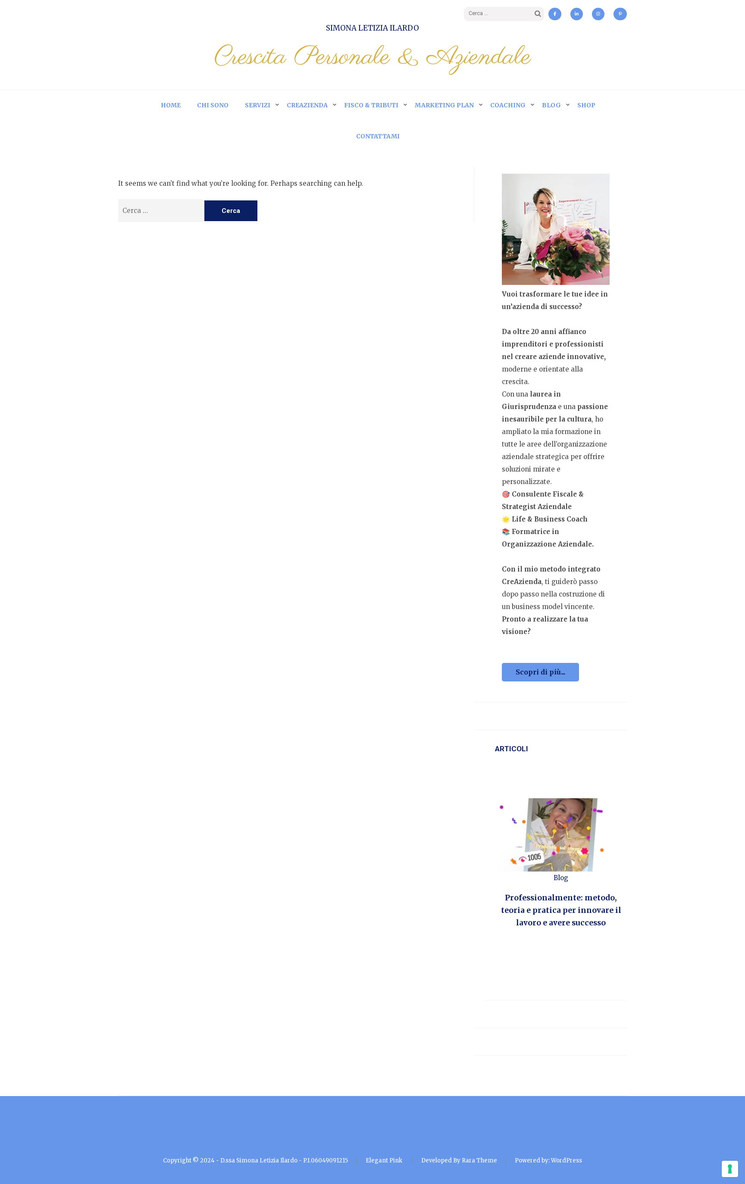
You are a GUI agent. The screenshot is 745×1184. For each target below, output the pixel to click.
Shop (586, 105)
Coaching (508, 105)
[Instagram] (598, 14)
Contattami (378, 136)
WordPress (566, 1160)
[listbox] (561, 874)
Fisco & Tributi (371, 105)
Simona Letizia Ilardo (372, 28)
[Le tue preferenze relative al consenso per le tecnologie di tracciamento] (730, 1169)
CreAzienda (307, 105)
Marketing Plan (444, 105)
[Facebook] (554, 14)
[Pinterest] (620, 14)
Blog (551, 105)
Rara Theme (479, 1160)
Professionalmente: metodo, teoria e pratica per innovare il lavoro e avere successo (561, 910)
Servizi (257, 105)
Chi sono (213, 105)
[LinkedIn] (576, 14)
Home (171, 105)
